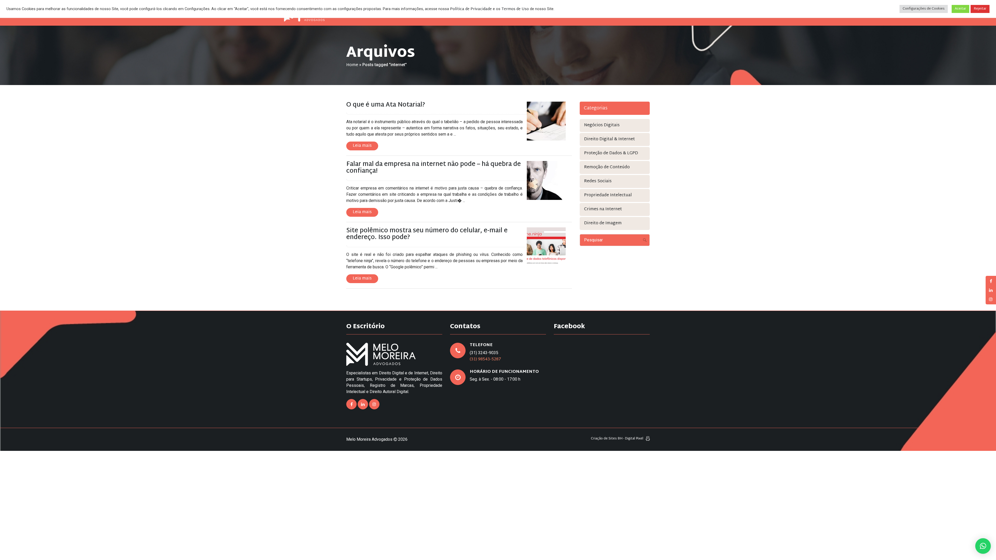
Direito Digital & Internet (609, 139)
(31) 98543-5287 (485, 359)
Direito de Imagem (603, 223)
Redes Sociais (598, 181)
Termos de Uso (515, 9)
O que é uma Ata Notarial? (385, 105)
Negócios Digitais (602, 125)
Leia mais (362, 146)
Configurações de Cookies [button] (924, 9)
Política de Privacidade (471, 9)
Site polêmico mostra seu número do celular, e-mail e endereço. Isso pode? (427, 234)
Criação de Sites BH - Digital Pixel (617, 438)
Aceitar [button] (960, 9)
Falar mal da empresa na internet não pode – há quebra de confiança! (433, 168)
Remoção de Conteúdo (607, 167)
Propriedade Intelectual (608, 195)
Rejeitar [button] (980, 9)
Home (352, 65)
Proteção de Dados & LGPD (611, 153)
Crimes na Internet (603, 209)
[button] (983, 546)
